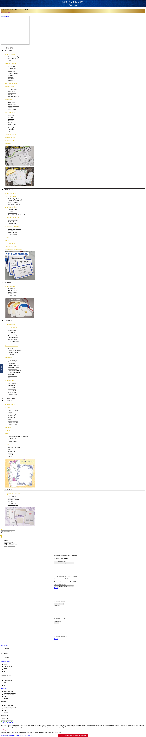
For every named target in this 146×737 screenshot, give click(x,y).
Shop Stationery (10, 54)
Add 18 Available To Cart (60, 561)
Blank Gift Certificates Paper (14, 204)
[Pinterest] (9, 722)
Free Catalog (6, 648)
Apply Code (73, 5)
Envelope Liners (12, 295)
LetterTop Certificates (13, 73)
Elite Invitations (11, 385)
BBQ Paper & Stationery (14, 447)
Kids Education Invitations (14, 372)
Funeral (7, 430)
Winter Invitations (12, 354)
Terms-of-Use (19, 735)
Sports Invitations (12, 374)
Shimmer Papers (10, 140)
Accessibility (10, 735)
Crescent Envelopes (12, 292)
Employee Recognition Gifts (13, 249)
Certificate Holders (11, 207)
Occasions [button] (8, 400)
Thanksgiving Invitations (14, 336)
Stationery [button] (8, 50)
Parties (7, 444)
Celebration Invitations (13, 367)
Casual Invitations (12, 383)
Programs (10, 120)
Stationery (6, 540)
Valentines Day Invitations (14, 341)
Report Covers (11, 91)
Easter (9, 419)
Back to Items (58, 621)
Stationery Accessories (13, 96)
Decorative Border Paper (14, 57)
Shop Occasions (10, 404)
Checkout (57, 623)
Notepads (10, 75)
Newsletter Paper (12, 68)
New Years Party (12, 414)
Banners (10, 94)
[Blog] (4, 722)
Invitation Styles (10, 381)
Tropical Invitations (12, 376)
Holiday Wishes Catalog (9, 694)
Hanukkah (10, 412)
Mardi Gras (10, 454)
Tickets (9, 131)
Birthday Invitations (12, 369)
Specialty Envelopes (12, 294)
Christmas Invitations (13, 337)
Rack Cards (10, 122)
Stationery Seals (12, 104)
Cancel (56, 588)
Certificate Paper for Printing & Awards (17, 199)
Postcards (10, 77)
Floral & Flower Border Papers (10, 544)
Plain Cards (10, 501)
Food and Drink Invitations (14, 370)
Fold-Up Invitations (12, 387)
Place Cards (11, 119)
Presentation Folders (13, 89)
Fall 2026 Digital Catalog (9, 691)
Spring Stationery (12, 440)
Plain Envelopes (12, 496)
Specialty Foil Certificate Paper (15, 200)
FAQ (4, 671)
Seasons (7, 433)
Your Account (4, 645)
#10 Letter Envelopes (13, 290)
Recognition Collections (12, 226)
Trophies (7, 240)
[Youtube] (2, 722)
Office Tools (11, 107)
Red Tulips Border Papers (9, 546)
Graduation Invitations (13, 365)
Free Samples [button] (9, 47)
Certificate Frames (12, 222)
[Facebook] (7, 722)
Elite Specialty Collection (13, 232)
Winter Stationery (12, 438)
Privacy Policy (28, 735)
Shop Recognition (10, 193)
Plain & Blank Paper (12, 58)
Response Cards (12, 126)
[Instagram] (12, 722)
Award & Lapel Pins (11, 246)
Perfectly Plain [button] (9, 489)
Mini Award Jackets (12, 213)
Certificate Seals (12, 223)
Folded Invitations (12, 392)
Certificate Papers (10, 196)
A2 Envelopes (11, 288)
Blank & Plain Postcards (13, 499)
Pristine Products (12, 80)
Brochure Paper (12, 66)
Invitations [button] (8, 320)
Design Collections (10, 134)
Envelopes (10, 60)
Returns (5, 668)
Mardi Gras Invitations (13, 343)
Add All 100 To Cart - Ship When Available (64, 563)
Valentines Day (11, 415)
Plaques (7, 237)
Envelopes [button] (8, 282)
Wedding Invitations (12, 362)
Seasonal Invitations (11, 346)
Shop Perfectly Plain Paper (13, 494)
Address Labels (11, 102)
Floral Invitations (12, 349)
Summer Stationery (12, 441)
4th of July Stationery (13, 421)
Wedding (10, 456)
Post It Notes (11, 78)
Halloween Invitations (13, 334)
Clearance (6, 696)
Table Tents (11, 129)
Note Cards (11, 117)
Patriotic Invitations (12, 332)
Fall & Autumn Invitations (14, 352)
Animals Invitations (12, 377)
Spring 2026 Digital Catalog (10, 693)
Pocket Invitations (12, 389)
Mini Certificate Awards (13, 202)
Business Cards (12, 71)
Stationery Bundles (11, 83)
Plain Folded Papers (13, 505)
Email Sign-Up (5, 730)
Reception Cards (12, 124)
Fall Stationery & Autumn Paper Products (18, 436)
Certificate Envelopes (13, 220)
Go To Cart (57, 605)
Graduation (10, 453)
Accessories (8, 99)
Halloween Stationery (13, 422)
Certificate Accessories (12, 218)
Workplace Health (12, 109)
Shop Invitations (10, 324)
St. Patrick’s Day (12, 417)
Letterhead (10, 70)
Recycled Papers (10, 137)
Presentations (9, 86)
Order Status (7, 650)
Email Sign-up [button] (9, 48)
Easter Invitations (12, 330)
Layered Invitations (12, 394)
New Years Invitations (13, 339)
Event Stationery (10, 112)
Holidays (7, 407)
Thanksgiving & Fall (12, 424)
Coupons (6, 698)
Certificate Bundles (11, 243)
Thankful (8, 427)
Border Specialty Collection (14, 229)
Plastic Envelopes (12, 93)
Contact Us (6, 664)
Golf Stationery (11, 451)
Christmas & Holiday (13, 410)
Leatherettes (11, 211)
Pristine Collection (12, 234)
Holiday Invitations (11, 327)
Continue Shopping (59, 603)
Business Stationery (11, 63)
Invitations (8, 143)
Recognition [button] (9, 189)
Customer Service (6, 662)
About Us (3, 735)
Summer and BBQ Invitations (15, 350)
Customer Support (8, 666)
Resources (4, 688)
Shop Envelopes (10, 286)
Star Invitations (11, 363)
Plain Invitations (12, 498)
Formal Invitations (12, 360)
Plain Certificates (12, 503)
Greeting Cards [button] (10, 398)
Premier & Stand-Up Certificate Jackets (17, 214)
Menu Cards (11, 115)
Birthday (10, 449)
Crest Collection (12, 230)
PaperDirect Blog (5, 12)
